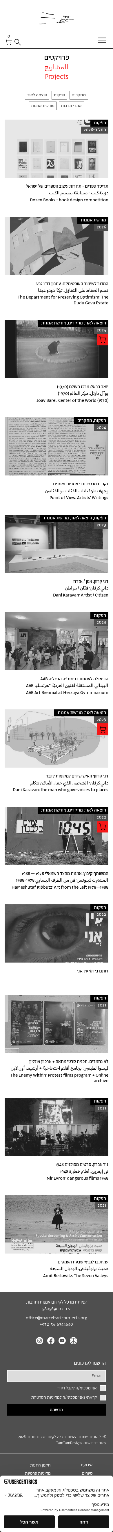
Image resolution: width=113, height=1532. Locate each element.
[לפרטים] (56, 163)
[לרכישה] (102, 339)
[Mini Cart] (8, 41)
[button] (8, 35)
